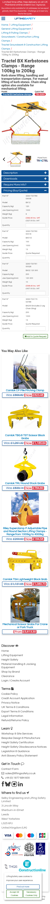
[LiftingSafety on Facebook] (2, 785)
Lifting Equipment (21, 25)
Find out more (23, 887)
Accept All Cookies (14, 893)
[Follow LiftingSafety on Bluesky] (8, 785)
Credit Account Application (18, 698)
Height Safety (9, 659)
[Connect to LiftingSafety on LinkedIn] (20, 785)
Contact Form (10, 769)
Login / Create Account (15, 680)
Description (10, 172)
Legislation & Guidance (15, 751)
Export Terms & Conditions (17, 711)
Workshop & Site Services (17, 733)
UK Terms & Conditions (15, 707)
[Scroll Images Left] (29, 159)
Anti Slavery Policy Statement (19, 755)
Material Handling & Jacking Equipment (18, 666)
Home (4, 25)
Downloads (10, 178)
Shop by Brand (10, 671)
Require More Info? (14, 184)
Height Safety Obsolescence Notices (24, 746)
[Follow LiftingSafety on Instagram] (14, 785)
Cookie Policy (9, 694)
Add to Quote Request (36, 336)
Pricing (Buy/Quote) (15, 190)
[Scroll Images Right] (3, 159)
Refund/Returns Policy (15, 720)
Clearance (7, 676)
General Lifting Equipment (16, 28)
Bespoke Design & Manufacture (20, 738)
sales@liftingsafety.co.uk (20, 773)
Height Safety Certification (17, 742)
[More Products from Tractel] (42, 160)
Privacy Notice (10, 702)
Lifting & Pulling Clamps (14, 32)
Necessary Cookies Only (31, 893)
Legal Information (12, 716)
